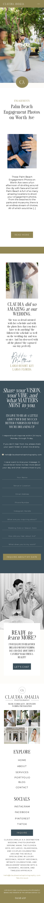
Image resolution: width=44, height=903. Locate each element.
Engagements (22, 101)
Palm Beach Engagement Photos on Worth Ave (22, 112)
